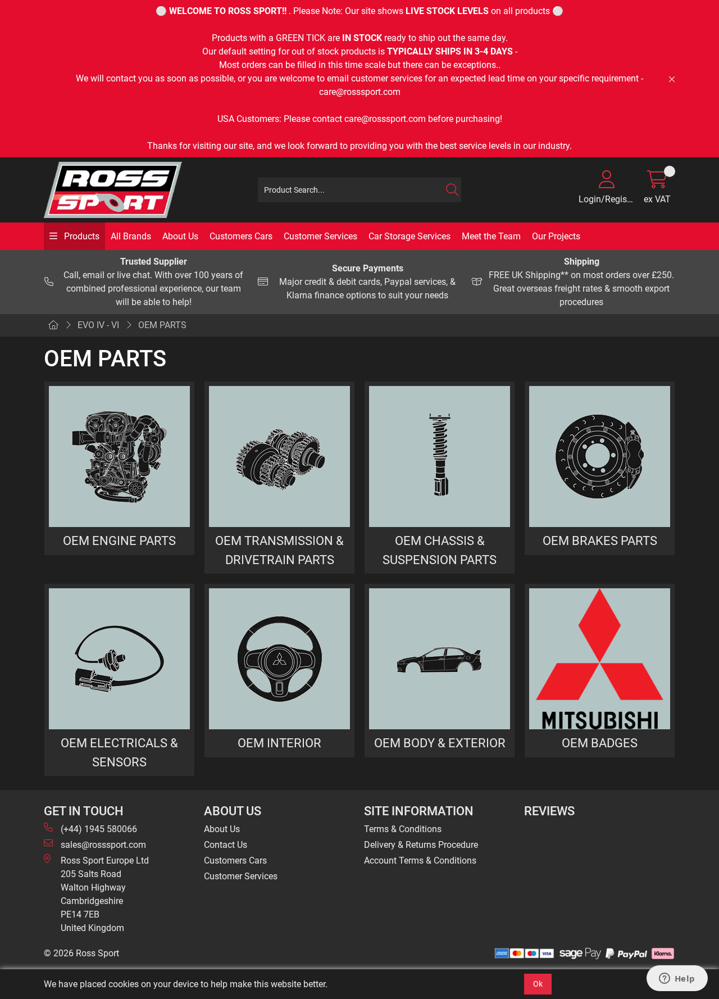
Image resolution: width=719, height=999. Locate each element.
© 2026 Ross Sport (81, 953)
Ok (538, 983)
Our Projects (556, 236)
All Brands (131, 236)
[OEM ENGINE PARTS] (119, 456)
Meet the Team (491, 236)
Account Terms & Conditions (420, 860)
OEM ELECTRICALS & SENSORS (119, 752)
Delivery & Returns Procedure (421, 844)
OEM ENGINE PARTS (119, 540)
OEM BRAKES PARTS (600, 540)
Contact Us (225, 844)
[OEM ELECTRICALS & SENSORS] (119, 658)
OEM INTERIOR (279, 742)
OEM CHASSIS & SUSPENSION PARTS (440, 550)
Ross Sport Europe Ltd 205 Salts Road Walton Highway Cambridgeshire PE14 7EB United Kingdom (105, 894)
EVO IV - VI (98, 325)
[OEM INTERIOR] (279, 658)
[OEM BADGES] (599, 658)
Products (80, 236)
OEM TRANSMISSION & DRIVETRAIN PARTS (279, 550)
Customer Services (320, 236)
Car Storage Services (409, 236)
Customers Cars (241, 236)
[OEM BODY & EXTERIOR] (439, 658)
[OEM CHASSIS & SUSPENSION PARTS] (439, 456)
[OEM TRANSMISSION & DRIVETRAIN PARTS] (279, 456)
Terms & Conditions (403, 829)
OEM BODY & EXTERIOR (440, 742)
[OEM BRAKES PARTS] (599, 456)
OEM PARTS (162, 325)
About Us (180, 236)
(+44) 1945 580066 (99, 829)
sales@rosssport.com (103, 844)
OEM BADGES (600, 742)
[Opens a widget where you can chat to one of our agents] (677, 979)
